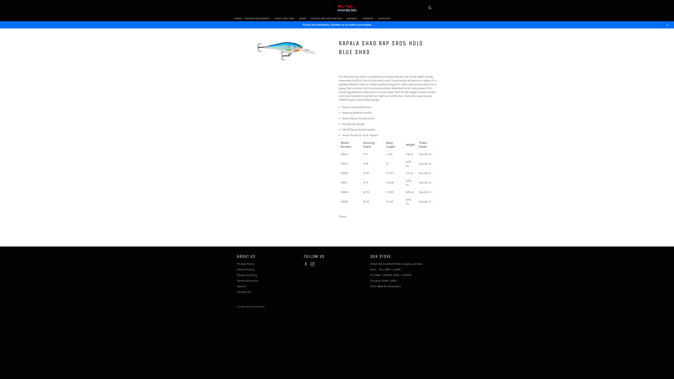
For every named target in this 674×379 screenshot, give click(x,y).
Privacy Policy (246, 263)
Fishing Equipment (257, 18)
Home (238, 18)
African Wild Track (255, 306)
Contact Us (244, 292)
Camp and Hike (285, 18)
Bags (303, 18)
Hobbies (368, 18)
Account (384, 18)
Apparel (352, 18)
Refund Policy (246, 269)
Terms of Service (247, 280)
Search (241, 286)
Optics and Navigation (327, 18)
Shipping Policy (247, 275)
